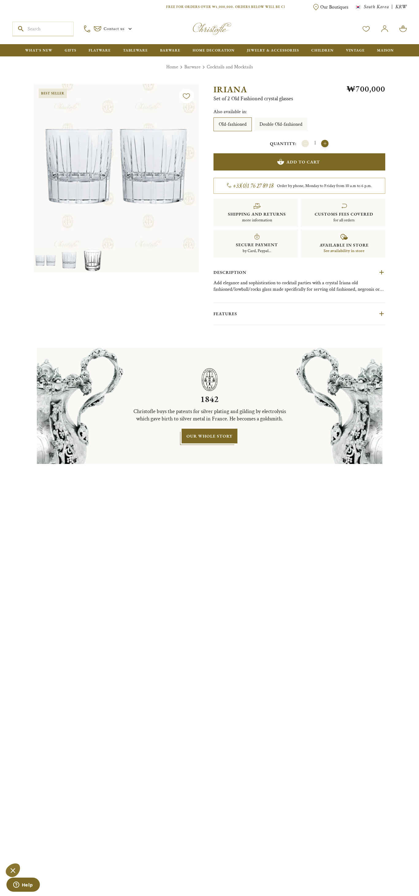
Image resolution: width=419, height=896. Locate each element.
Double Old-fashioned (280, 124)
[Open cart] (403, 29)
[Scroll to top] (395, 872)
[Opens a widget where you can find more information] (23, 885)
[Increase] (325, 143)
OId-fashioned (233, 124)
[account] (366, 29)
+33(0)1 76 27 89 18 (253, 186)
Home (172, 67)
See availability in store (344, 250)
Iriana (230, 89)
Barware (192, 67)
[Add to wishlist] (186, 96)
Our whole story (209, 436)
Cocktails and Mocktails (230, 67)
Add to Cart (303, 162)
